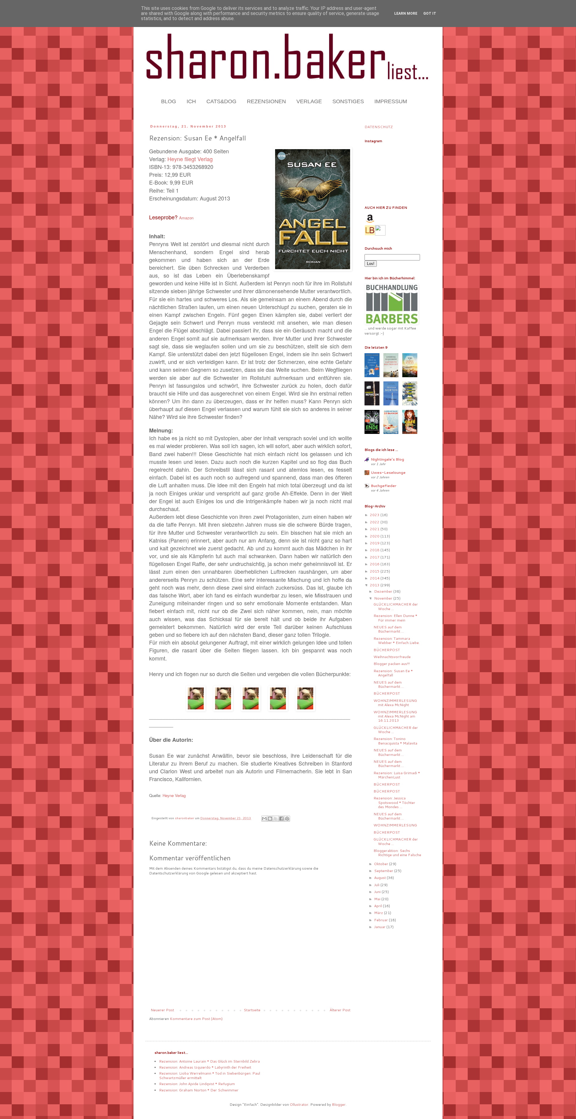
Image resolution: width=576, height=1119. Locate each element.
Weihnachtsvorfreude (392, 656)
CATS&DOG (221, 101)
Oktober (381, 863)
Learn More (405, 13)
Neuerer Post (162, 1009)
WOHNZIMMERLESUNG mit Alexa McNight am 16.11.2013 (395, 716)
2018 (375, 549)
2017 (375, 557)
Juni (378, 891)
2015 (375, 571)
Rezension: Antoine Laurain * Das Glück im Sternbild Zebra (209, 1061)
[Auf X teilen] (276, 819)
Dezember (383, 591)
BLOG (168, 101)
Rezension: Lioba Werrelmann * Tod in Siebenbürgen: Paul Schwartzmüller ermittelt (209, 1075)
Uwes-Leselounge (388, 472)
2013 (375, 585)
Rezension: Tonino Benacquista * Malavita (395, 740)
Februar (381, 919)
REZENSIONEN (266, 101)
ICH (191, 101)
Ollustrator (299, 1104)
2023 (375, 514)
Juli (377, 884)
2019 (375, 543)
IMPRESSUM (390, 101)
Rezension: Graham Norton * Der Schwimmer (198, 1090)
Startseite (252, 1009)
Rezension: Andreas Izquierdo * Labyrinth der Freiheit (205, 1067)
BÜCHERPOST (387, 649)
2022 (375, 522)
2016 (375, 564)
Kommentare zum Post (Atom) (196, 1018)
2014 (375, 578)
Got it (429, 13)
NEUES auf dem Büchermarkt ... (389, 629)
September (384, 870)
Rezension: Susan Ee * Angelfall (393, 673)
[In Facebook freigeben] (281, 819)
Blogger (339, 1104)
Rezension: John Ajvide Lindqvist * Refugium (197, 1083)
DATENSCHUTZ (378, 126)
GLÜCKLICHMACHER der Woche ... (396, 606)
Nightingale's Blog (387, 459)
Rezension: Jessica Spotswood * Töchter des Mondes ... (394, 802)
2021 (375, 528)
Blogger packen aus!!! (392, 663)
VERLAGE (309, 101)
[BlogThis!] (270, 819)
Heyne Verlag (174, 795)
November (383, 598)
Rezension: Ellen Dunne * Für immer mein (395, 617)
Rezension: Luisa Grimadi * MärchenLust (397, 775)
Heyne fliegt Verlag (190, 159)
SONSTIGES (348, 101)
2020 (375, 536)
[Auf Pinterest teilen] (287, 819)
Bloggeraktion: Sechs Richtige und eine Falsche (397, 852)
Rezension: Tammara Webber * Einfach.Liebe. (397, 640)
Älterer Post (340, 1009)
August (380, 877)
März (379, 912)
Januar (380, 926)
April (378, 905)
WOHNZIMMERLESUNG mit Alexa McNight (395, 702)
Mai (377, 898)
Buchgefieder (383, 485)
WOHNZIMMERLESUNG (395, 825)
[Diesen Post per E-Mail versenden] (264, 819)
